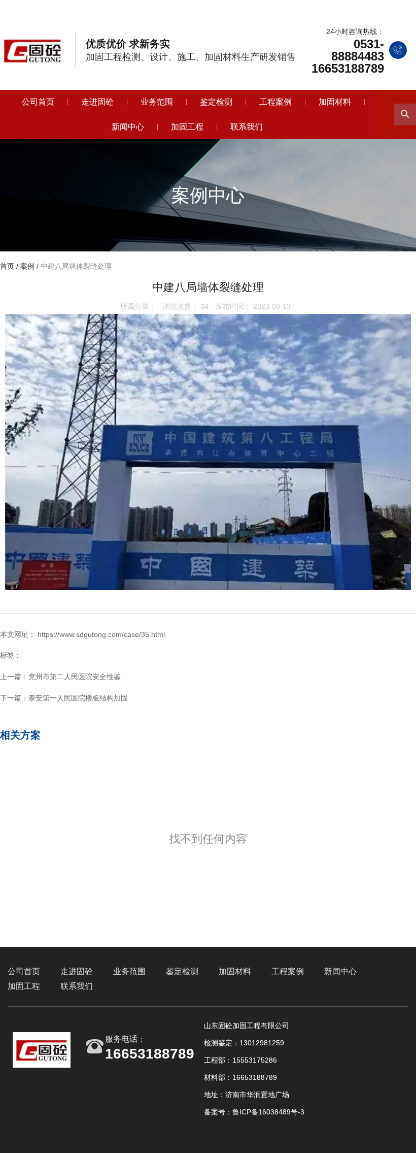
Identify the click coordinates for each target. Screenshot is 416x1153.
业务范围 (157, 102)
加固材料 (335, 102)
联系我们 (246, 126)
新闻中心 (128, 126)
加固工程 (187, 126)
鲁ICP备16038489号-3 (268, 1112)
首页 (8, 267)
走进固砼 (97, 102)
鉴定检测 (216, 102)
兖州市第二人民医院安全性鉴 (74, 676)
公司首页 (38, 102)
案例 (27, 267)
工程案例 (275, 102)
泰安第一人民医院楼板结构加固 (78, 698)
